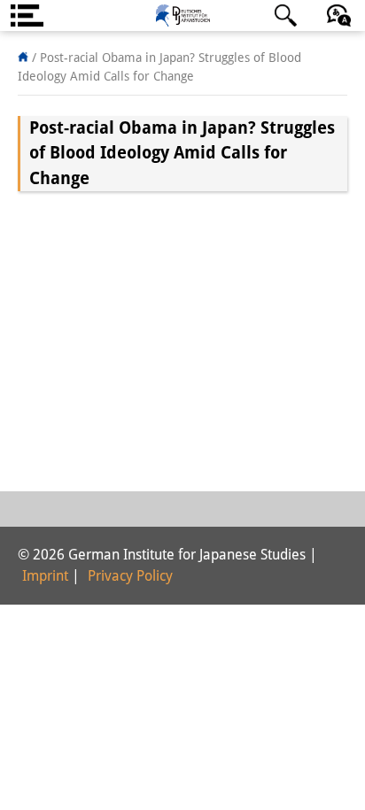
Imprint (45, 575)
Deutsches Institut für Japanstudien (182, 15)
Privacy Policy (130, 575)
